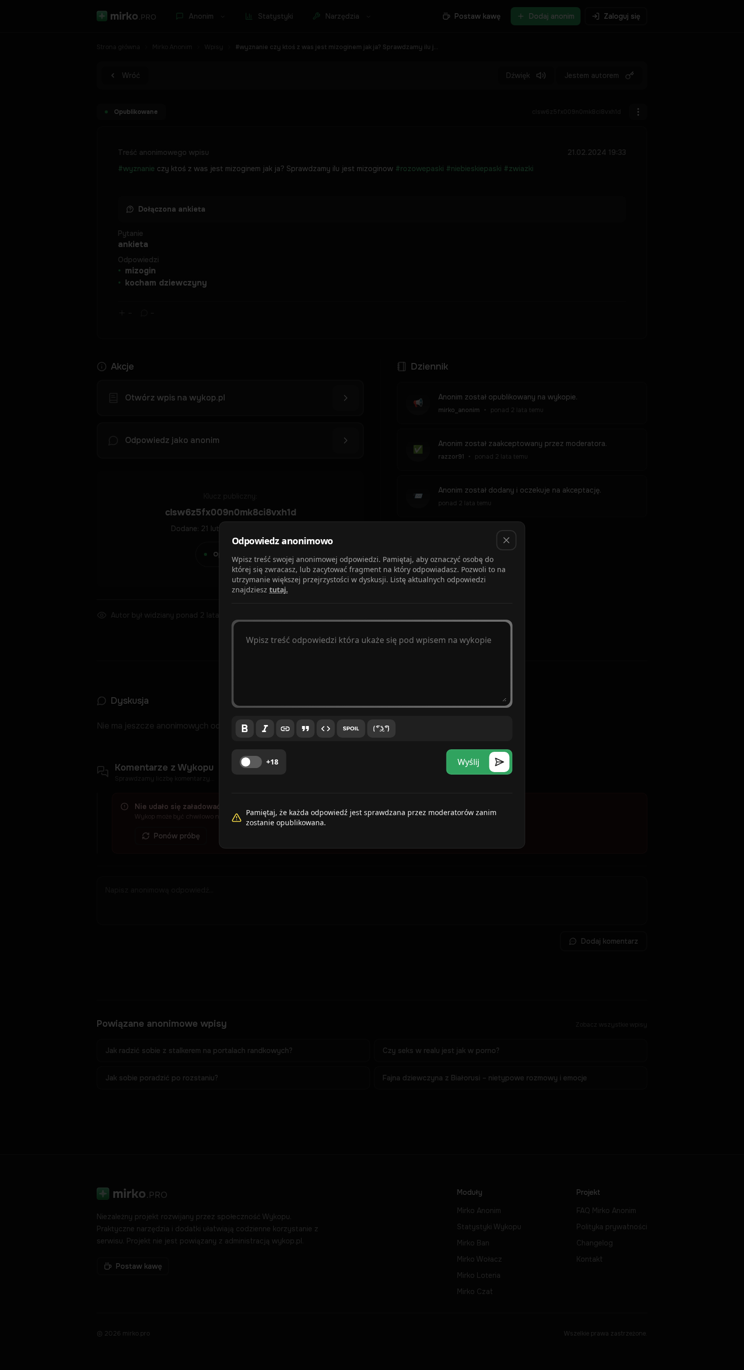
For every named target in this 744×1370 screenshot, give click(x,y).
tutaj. (278, 589)
